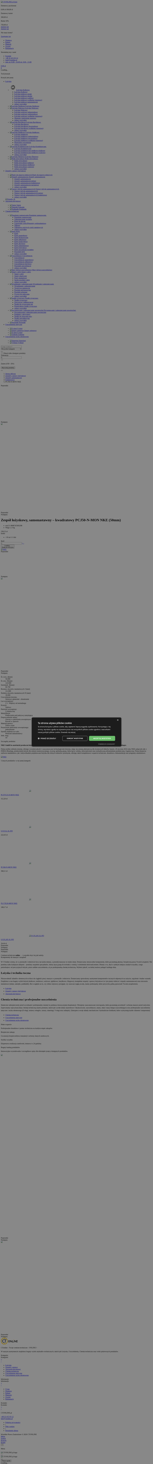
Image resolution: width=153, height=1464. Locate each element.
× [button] (118, 720)
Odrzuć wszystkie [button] (75, 738)
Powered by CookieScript (106, 744)
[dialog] (76, 732)
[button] (47, 738)
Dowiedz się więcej (68, 732)
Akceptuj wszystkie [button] (102, 738)
